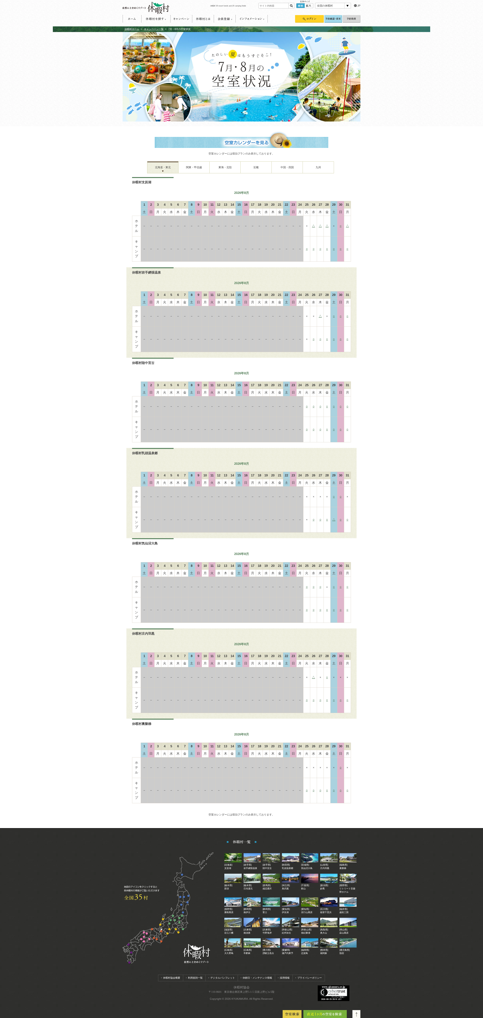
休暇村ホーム (132, 29)
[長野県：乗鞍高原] (169, 923)
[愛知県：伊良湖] (167, 933)
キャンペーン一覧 (154, 29)
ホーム (132, 19)
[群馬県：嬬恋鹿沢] (175, 920)
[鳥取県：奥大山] (144, 932)
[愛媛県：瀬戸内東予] (144, 941)
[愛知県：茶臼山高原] (169, 929)
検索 (291, 5)
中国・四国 (287, 167)
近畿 (256, 167)
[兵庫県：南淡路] (154, 938)
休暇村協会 (242, 987)
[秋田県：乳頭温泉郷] (180, 897)
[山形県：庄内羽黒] (181, 904)
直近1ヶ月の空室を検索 (325, 1014)
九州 (318, 167)
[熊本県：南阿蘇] (131, 952)
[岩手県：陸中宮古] (188, 896)
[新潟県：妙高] (173, 916)
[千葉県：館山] (183, 929)
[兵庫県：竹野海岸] (152, 929)
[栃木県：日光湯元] (179, 918)
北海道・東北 (163, 167)
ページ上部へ (356, 1014)
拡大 (309, 5)
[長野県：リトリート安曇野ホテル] (170, 920)
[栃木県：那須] (182, 916)
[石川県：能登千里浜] (163, 919)
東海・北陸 (225, 167)
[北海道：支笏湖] (182, 875)
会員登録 (224, 19)
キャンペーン (181, 19)
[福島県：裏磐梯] (183, 912)
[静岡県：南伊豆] (178, 932)
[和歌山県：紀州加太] (156, 939)
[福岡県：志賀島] (128, 944)
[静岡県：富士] (176, 929)
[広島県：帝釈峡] (144, 937)
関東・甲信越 (194, 167)
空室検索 (292, 1014)
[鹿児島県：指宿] (129, 962)
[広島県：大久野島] (141, 939)
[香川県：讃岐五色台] (149, 939)
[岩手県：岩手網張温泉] (184, 897)
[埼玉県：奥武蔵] (179, 922)
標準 (300, 5)
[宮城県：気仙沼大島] (187, 902)
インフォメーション (251, 19)
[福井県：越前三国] (160, 924)
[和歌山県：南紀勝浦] (161, 941)
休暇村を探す (156, 19)
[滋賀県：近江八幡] (161, 931)
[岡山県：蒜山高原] (146, 933)
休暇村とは (203, 19)
